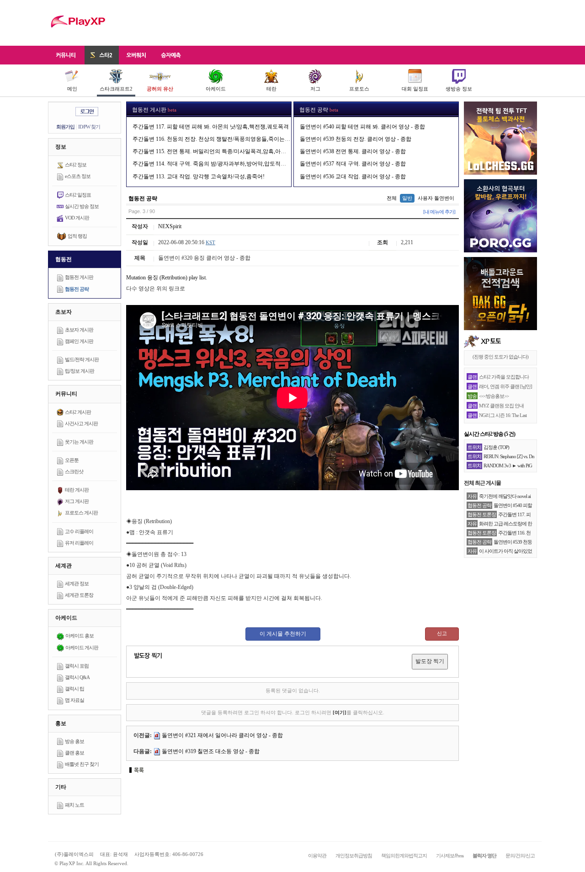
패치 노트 (74, 805)
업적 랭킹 (77, 236)
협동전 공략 (77, 289)
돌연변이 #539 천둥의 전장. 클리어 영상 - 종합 (355, 139)
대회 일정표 (415, 88)
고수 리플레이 (79, 531)
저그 (315, 88)
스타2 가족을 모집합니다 (504, 377)
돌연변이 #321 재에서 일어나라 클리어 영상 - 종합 (222, 735)
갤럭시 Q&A (77, 677)
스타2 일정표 (78, 195)
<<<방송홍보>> (494, 396)
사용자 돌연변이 (436, 198)
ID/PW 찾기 (89, 126)
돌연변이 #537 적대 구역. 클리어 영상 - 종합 (353, 163)
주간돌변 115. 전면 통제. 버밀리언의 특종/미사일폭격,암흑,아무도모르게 (220, 151)
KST (210, 242)
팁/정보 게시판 (79, 371)
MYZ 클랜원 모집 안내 (501, 405)
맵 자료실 (74, 700)
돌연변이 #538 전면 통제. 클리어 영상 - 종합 (353, 151)
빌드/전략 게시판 (82, 359)
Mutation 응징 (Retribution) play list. (166, 277)
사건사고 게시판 (81, 423)
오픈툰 (72, 460)
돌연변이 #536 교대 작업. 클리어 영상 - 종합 (353, 176)
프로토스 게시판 (81, 512)
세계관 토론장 (79, 595)
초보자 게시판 (79, 329)
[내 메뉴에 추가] (439, 211)
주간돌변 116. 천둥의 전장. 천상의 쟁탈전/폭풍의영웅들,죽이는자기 (214, 139)
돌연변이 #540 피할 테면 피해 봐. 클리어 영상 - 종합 (362, 126)
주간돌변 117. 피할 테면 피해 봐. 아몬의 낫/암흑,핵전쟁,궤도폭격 (211, 126)
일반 (407, 198)
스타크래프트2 (116, 88)
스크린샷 (74, 471)
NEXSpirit (169, 226)
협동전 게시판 (79, 277)
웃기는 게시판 (79, 441)
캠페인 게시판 (79, 341)
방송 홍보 (74, 741)
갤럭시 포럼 (77, 666)
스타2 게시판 (78, 412)
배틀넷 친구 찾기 (82, 764)
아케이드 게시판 (81, 647)
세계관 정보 (77, 583)
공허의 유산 (160, 88)
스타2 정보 (75, 164)
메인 (72, 88)
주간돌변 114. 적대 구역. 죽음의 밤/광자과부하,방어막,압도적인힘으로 (218, 163)
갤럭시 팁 (74, 688)
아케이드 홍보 (79, 635)
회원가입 (65, 126)
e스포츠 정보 (77, 176)
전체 (392, 198)
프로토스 (359, 88)
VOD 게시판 (77, 217)
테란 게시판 (77, 489)
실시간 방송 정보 (82, 206)
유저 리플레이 (79, 543)
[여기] (339, 712)
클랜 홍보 (74, 752)
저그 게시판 (77, 501)
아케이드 (216, 88)
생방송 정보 (459, 88)
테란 (271, 88)
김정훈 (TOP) (496, 447)
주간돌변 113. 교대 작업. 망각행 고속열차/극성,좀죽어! (199, 176)
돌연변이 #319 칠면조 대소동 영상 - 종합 (211, 751)
